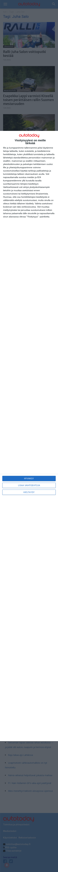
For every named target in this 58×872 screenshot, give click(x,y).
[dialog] (29, 436)
